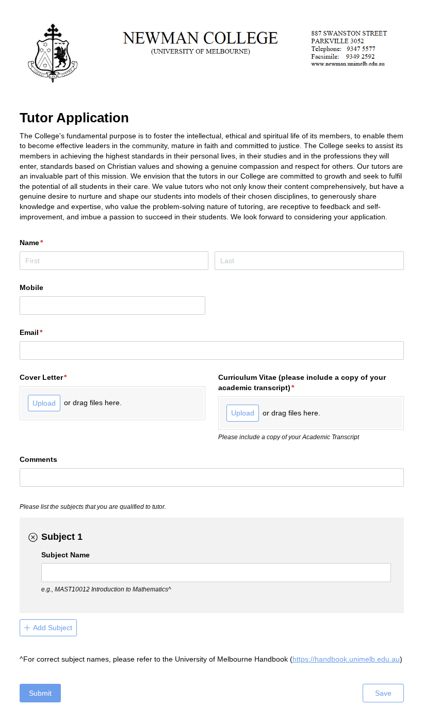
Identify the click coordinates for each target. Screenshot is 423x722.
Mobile (31, 287)
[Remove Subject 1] (33, 538)
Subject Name (65, 555)
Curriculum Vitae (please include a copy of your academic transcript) (302, 382)
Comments (38, 459)
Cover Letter (58, 377)
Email (46, 332)
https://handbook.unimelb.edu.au (346, 659)
